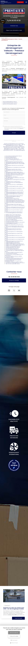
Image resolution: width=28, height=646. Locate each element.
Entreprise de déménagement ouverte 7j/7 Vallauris (15, 191)
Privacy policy (14, 642)
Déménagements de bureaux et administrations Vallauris (14, 171)
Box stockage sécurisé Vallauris (11, 157)
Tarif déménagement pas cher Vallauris (13, 247)
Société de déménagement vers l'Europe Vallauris (14, 241)
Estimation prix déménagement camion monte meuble (13, 143)
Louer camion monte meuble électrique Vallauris (14, 220)
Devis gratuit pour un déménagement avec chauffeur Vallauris (15, 180)
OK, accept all (14, 632)
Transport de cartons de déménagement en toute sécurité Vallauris (14, 255)
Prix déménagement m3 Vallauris (11, 223)
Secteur (6, 38)
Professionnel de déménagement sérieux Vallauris (14, 225)
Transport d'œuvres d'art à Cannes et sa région (12, 147)
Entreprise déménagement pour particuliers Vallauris (15, 201)
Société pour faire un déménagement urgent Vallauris (15, 244)
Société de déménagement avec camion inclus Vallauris (13, 236)
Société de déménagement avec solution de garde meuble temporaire (13, 146)
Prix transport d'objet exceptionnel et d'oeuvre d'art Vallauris (14, 225)
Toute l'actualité (18, 618)
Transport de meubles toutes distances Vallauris (14, 258)
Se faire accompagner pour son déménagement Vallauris (14, 232)
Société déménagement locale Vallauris (13, 242)
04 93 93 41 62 (15, 20)
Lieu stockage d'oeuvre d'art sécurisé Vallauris (14, 217)
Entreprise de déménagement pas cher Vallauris (14, 192)
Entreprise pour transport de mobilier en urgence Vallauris (14, 210)
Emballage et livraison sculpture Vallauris (13, 181)
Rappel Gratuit (20, 2)
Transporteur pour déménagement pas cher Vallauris (15, 262)
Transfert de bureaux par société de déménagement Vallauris (14, 251)
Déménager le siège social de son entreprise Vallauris (15, 173)
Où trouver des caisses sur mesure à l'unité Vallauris (15, 222)
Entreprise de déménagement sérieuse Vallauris (14, 195)
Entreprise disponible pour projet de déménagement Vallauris (14, 203)
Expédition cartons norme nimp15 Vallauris (13, 214)
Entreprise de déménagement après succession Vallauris (14, 187)
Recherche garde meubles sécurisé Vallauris (13, 228)
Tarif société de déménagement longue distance (18, 151)
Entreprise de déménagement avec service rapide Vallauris (14, 191)
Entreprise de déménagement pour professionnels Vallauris (14, 194)
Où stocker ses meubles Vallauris (12, 221)
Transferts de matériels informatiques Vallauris (14, 252)
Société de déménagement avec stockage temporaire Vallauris (14, 240)
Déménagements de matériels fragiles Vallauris (14, 172)
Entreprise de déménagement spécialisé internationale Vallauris (12, 197)
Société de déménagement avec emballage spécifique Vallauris (15, 238)
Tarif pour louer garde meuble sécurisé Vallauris (14, 249)
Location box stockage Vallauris (11, 219)
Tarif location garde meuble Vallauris (12, 248)
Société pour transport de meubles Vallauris (13, 245)
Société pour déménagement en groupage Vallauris (15, 243)
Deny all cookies (14, 636)
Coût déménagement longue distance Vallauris (14, 161)
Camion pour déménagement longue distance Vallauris (13, 160)
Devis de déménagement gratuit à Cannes (15, 145)
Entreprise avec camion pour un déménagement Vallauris (14, 185)
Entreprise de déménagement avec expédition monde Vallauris (14, 189)
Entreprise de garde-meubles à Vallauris (10, 102)
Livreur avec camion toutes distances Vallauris (14, 218)
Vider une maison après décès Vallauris (13, 263)
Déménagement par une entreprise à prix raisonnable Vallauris (15, 168)
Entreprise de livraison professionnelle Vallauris (14, 199)
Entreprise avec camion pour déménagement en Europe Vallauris (14, 183)
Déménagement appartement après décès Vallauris (15, 162)
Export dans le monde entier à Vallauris (10, 103)
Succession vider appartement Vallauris (13, 246)
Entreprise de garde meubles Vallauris (12, 198)
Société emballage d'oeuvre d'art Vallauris (13, 242)
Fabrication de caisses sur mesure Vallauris (13, 215)
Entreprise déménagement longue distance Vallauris (15, 200)
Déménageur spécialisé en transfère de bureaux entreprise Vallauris (14, 175)
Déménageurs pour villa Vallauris (12, 176)
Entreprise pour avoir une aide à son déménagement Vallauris (14, 206)
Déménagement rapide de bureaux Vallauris (13, 169)
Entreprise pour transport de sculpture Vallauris (14, 211)
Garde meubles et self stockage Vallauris (13, 216)
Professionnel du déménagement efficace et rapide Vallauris (14, 227)
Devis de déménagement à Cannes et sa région (14, 148)
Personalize (14, 640)
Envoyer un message (14, 280)
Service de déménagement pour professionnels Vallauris (13, 234)
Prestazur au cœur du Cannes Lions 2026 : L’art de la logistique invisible (13, 608)
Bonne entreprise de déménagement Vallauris (14, 156)
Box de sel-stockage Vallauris (11, 157)
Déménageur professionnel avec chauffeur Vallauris (15, 174)
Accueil (2, 38)
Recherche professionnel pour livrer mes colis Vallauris (13, 230)
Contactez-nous (14, 25)
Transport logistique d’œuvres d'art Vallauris (13, 259)
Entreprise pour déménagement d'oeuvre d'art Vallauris (15, 207)
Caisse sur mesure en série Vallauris (12, 158)
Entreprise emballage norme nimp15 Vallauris (14, 204)
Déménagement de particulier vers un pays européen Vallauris (15, 164)
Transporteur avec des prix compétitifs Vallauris (14, 261)
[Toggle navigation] (26, 2)
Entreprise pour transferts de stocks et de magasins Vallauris (14, 208)
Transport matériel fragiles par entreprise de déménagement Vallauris (13, 260)
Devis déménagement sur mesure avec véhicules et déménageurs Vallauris (14, 178)
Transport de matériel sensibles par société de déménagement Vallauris (13, 257)
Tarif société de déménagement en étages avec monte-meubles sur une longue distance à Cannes (13, 149)
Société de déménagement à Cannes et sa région (12, 144)
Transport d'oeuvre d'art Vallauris (11, 253)
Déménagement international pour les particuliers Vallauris (14, 166)
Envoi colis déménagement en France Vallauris (14, 212)
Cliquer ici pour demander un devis (14, 30)
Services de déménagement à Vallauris (10, 101)
